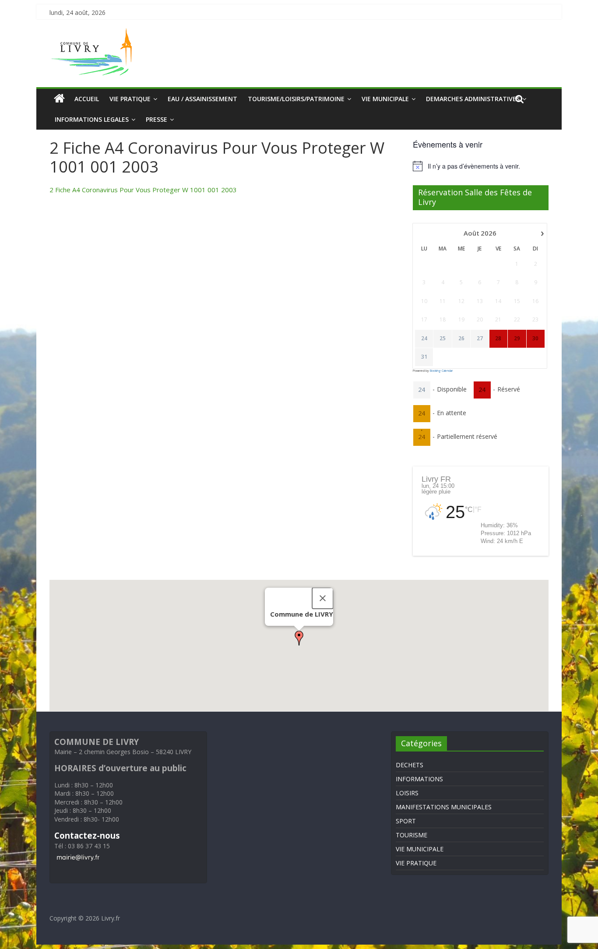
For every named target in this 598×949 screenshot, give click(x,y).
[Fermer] (322, 598)
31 (424, 356)
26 (461, 338)
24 (424, 338)
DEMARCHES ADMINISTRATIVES (473, 99)
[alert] (481, 166)
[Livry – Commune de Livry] (93, 33)
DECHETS (409, 765)
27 (480, 338)
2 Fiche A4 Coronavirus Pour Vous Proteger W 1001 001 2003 (143, 189)
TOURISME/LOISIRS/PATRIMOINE (296, 99)
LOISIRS (407, 793)
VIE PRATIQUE (130, 99)
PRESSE (156, 119)
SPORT (406, 821)
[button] (299, 638)
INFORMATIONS (419, 779)
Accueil (86, 99)
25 (443, 338)
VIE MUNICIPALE (385, 99)
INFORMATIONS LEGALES (92, 119)
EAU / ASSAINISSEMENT (202, 99)
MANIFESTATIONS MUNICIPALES (444, 807)
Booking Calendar (441, 371)
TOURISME (411, 835)
